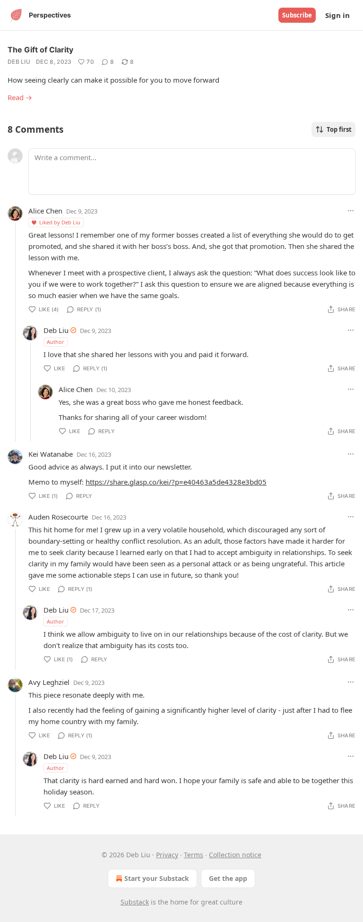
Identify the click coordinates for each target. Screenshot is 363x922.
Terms (193, 854)
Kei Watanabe (50, 454)
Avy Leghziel (48, 682)
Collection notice (235, 854)
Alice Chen (45, 210)
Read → (20, 97)
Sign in (337, 15)
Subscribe (297, 15)
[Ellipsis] (350, 210)
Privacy (167, 854)
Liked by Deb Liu (59, 222)
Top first (339, 129)
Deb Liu (19, 61)
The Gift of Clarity (40, 49)
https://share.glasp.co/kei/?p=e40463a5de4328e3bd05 (176, 482)
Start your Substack (156, 878)
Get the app (228, 878)
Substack (135, 901)
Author (55, 341)
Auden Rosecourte (58, 516)
